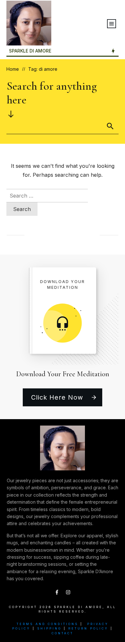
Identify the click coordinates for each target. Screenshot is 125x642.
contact (62, 633)
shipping (49, 628)
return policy (88, 628)
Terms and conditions (47, 624)
